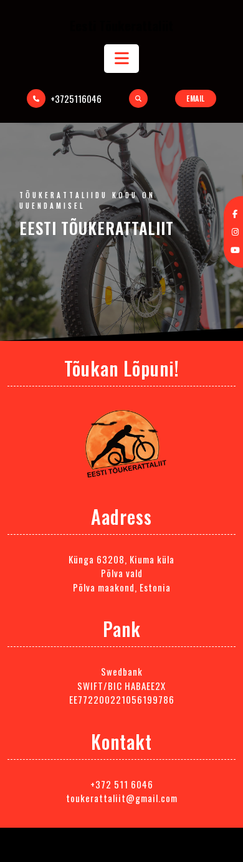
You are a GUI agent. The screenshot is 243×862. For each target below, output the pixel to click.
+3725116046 (76, 98)
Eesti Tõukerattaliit (121, 25)
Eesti (96, 227)
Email (195, 98)
